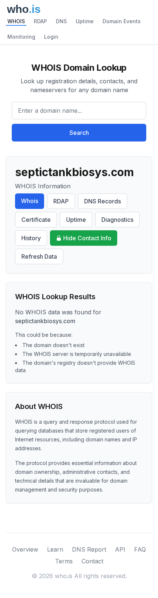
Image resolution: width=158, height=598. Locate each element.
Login (51, 37)
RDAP (40, 21)
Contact (92, 561)
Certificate (36, 219)
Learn (55, 549)
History (31, 238)
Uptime (85, 21)
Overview (25, 549)
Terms (64, 561)
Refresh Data (39, 256)
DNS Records (102, 201)
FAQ (140, 549)
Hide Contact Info (87, 238)
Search (79, 132)
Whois (29, 200)
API (120, 549)
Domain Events (122, 21)
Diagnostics (117, 219)
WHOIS (16, 21)
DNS (61, 21)
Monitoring (21, 37)
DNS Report (89, 549)
